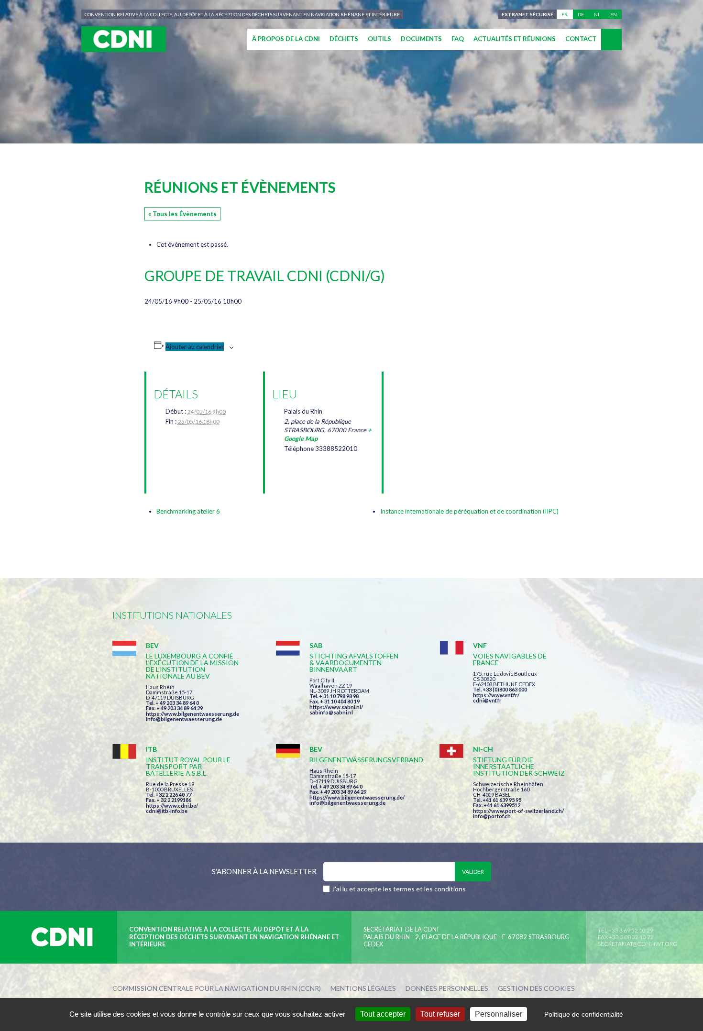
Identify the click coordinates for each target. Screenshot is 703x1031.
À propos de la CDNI (286, 39)
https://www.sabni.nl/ (336, 707)
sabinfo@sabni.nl (331, 712)
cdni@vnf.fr (487, 700)
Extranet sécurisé (527, 14)
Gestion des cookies (536, 988)
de (581, 14)
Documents (421, 39)
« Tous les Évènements (182, 214)
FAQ (457, 39)
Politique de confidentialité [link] (583, 1014)
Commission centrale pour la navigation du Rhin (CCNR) (216, 988)
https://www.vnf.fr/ (496, 695)
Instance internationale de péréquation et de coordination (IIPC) (469, 511)
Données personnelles (447, 988)
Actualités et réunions (514, 39)
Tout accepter (383, 1014)
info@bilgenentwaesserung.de (184, 719)
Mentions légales (363, 988)
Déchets (344, 39)
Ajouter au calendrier (194, 347)
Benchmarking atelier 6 (188, 511)
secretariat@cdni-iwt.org (638, 943)
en (613, 14)
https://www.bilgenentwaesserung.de (192, 714)
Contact (580, 39)
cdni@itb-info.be (166, 811)
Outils (379, 39)
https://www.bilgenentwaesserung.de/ (357, 797)
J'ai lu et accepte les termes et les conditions (399, 889)
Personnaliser (498, 1014)
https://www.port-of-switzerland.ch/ (518, 811)
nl (597, 14)
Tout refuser (440, 1014)
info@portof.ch (492, 816)
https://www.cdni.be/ (172, 805)
